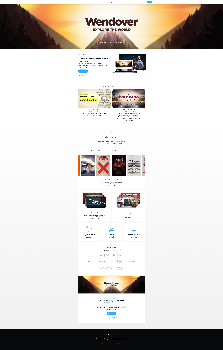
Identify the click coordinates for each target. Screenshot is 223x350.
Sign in (149, 2)
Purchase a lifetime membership (110, 318)
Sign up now (83, 71)
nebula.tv (116, 250)
